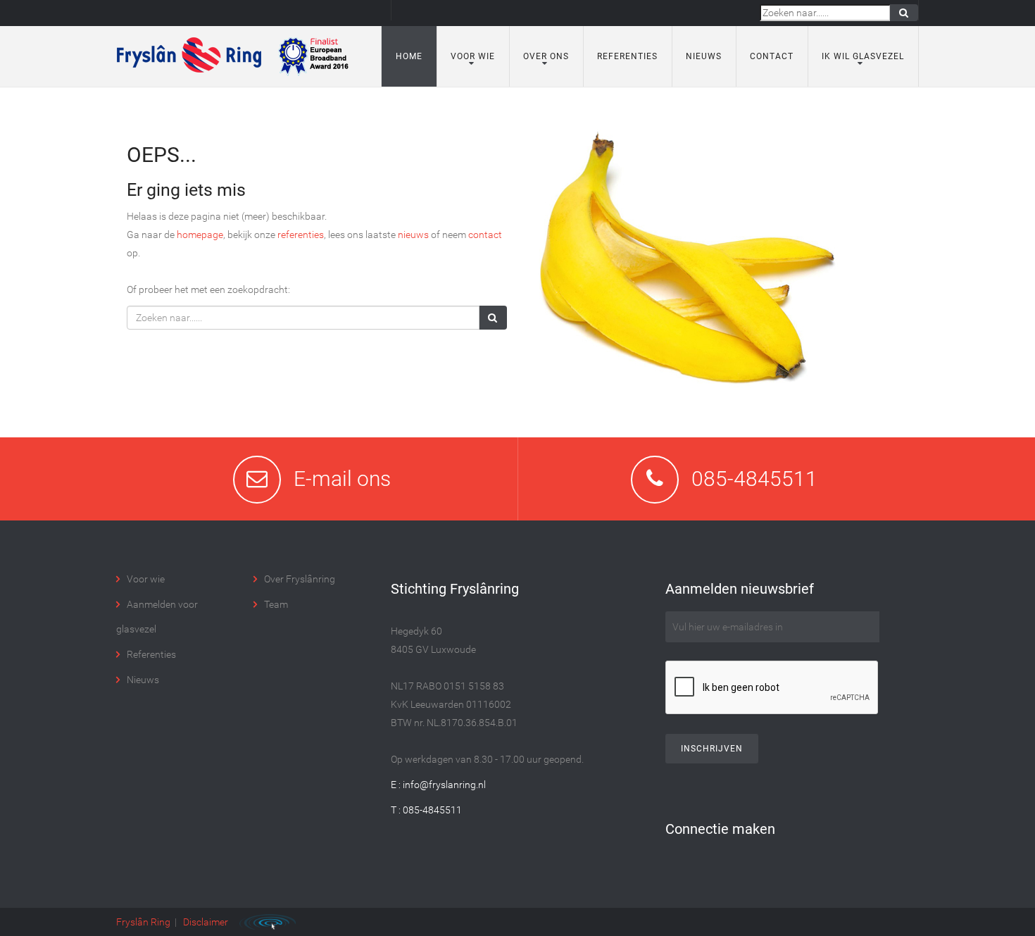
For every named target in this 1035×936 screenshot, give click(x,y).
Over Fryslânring (299, 579)
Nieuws (704, 56)
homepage (200, 234)
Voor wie (146, 579)
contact (485, 234)
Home (409, 56)
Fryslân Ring (143, 922)
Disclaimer (205, 922)
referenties (300, 234)
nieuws (413, 234)
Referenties (627, 56)
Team (276, 604)
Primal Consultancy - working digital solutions (267, 922)
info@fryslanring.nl (444, 784)
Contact (772, 56)
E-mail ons (342, 478)
